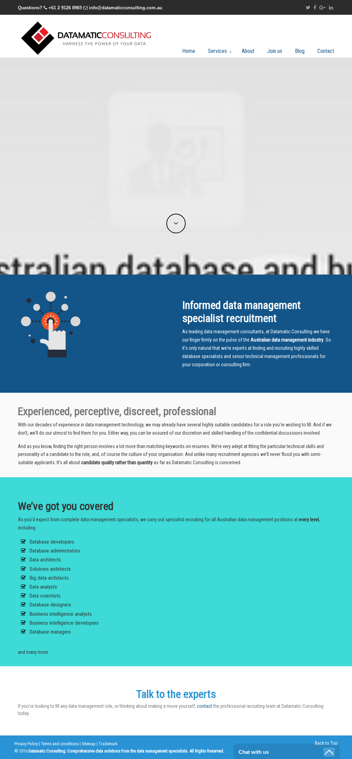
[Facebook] (314, 7)
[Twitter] (308, 7)
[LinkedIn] (331, 7)
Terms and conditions (60, 743)
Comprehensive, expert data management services (86, 37)
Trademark (108, 743)
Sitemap (89, 743)
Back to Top (326, 743)
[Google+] (323, 7)
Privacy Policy (26, 743)
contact (204, 706)
